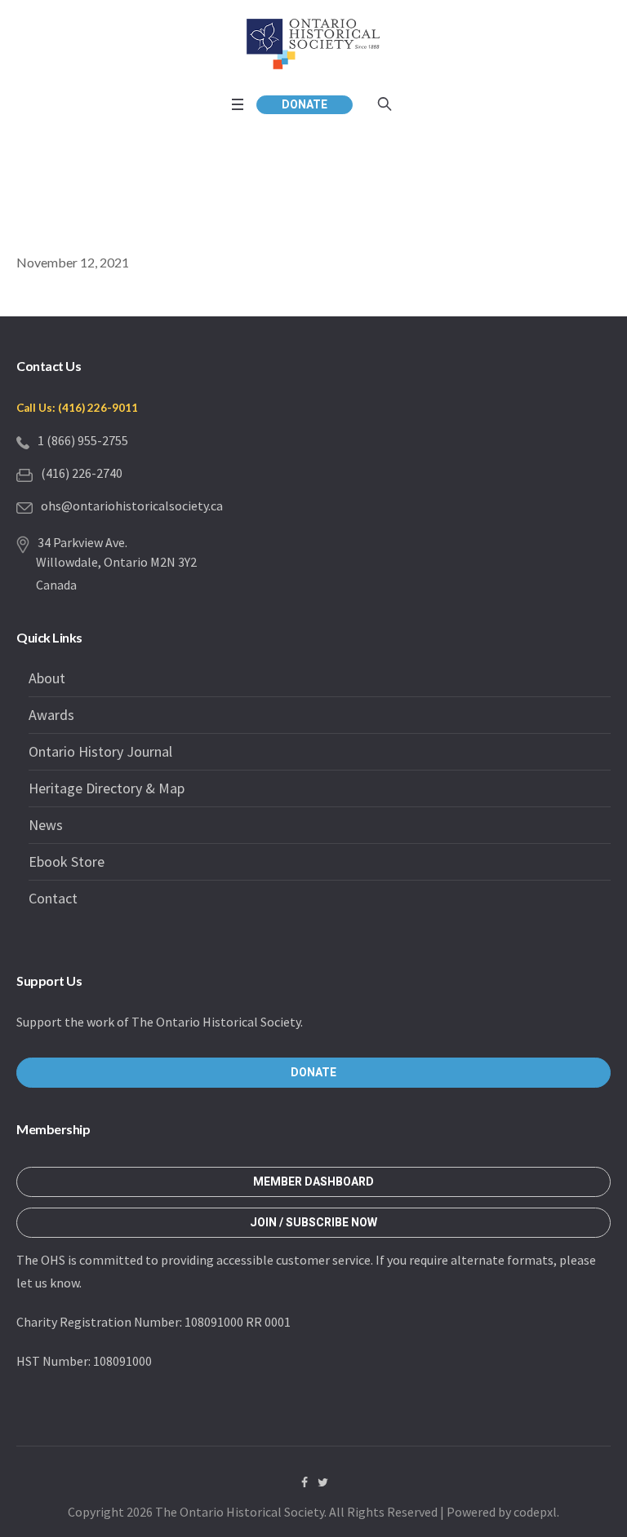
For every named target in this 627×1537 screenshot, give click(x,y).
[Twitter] (323, 1482)
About (47, 678)
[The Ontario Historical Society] (313, 43)
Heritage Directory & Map (107, 788)
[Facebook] (304, 1482)
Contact (53, 898)
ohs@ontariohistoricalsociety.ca (132, 505)
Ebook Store (66, 861)
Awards (51, 714)
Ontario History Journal (100, 751)
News (46, 824)
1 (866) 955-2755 (83, 440)
